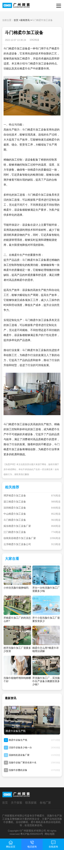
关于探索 (16, 802)
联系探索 (31, 802)
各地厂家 (45, 802)
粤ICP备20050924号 (31, 833)
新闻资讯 (25, 20)
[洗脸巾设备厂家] (8, 6)
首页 (16, 20)
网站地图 (50, 833)
